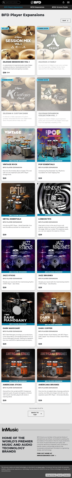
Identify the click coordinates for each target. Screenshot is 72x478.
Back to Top (35, 414)
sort (64, 20)
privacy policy (41, 467)
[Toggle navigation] (68, 2)
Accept (60, 475)
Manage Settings (51, 475)
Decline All (67, 475)
